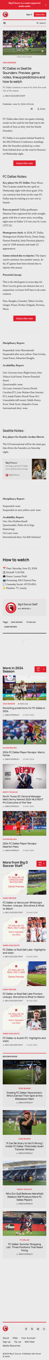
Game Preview (10, 627)
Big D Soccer (15, 1353)
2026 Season (24, 1088)
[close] (46, 5)
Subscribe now (24, 163)
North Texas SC (10, 792)
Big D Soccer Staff (15, 96)
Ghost (38, 1353)
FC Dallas (31, 622)
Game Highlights (11, 945)
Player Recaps (10, 748)
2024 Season (9, 62)
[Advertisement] (24, 1288)
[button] (28, 1338)
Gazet (7, 1356)
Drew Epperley (12, 715)
